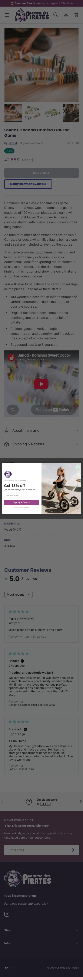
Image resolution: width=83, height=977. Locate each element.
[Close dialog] (78, 467)
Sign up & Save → (21, 502)
